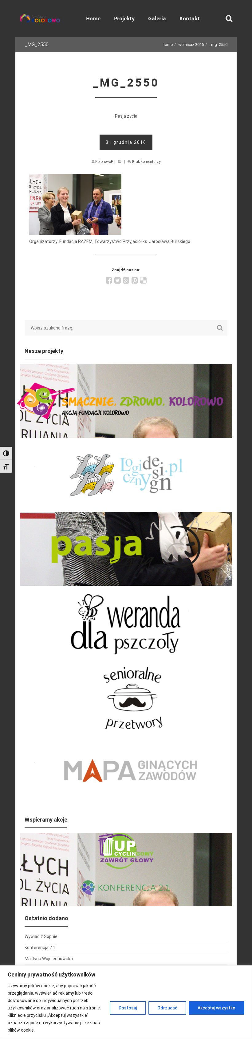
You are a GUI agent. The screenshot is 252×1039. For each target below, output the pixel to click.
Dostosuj (128, 1007)
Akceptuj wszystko (216, 1007)
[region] (126, 1002)
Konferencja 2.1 (40, 947)
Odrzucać (167, 1007)
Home (168, 44)
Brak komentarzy (146, 162)
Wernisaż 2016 (191, 44)
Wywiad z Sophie (41, 936)
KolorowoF (104, 162)
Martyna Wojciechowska (49, 958)
